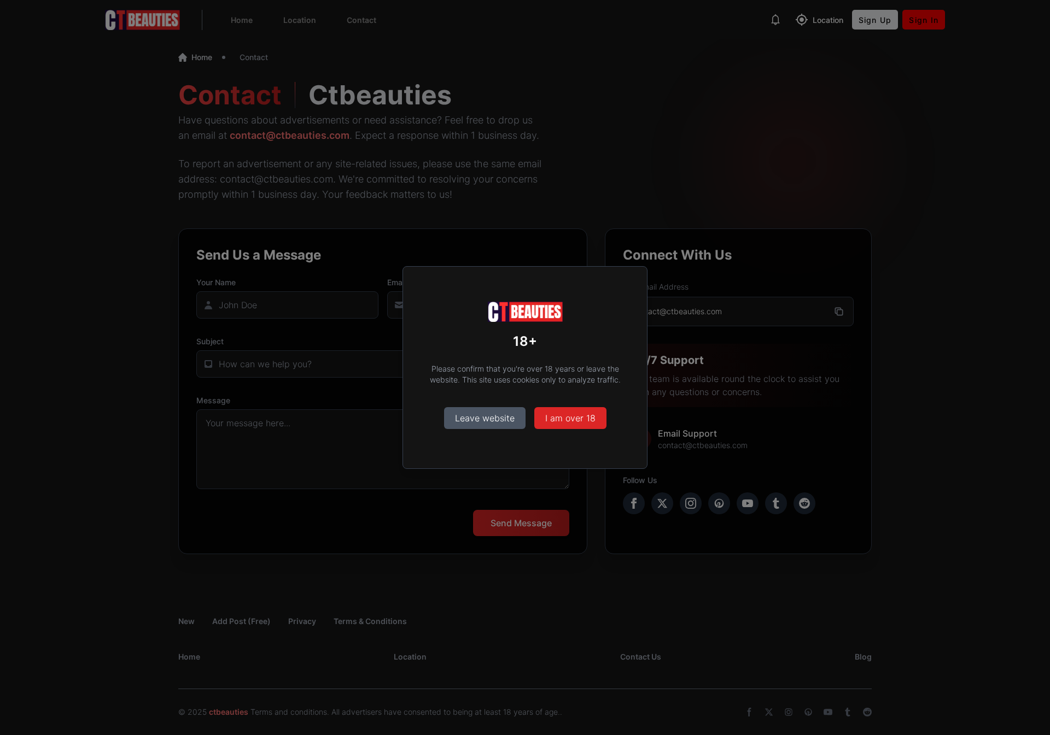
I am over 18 (570, 418)
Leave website (485, 418)
